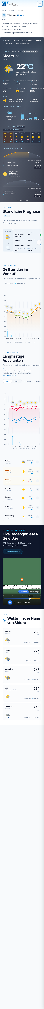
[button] (8, 240)
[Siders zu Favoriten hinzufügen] (17, 56)
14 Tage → (20, 126)
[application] (22, 314)
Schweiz (12, 10)
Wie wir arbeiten (9, 376)
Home (4, 10)
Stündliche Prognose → (13, 129)
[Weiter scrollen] (39, 242)
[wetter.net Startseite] (10, 3)
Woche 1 (7, 381)
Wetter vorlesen (31, 52)
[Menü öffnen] (40, 3)
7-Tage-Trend (9, 126)
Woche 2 (16, 381)
